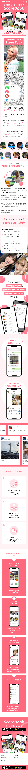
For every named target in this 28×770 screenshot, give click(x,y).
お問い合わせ (4, 760)
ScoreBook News (17, 760)
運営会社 (3, 755)
